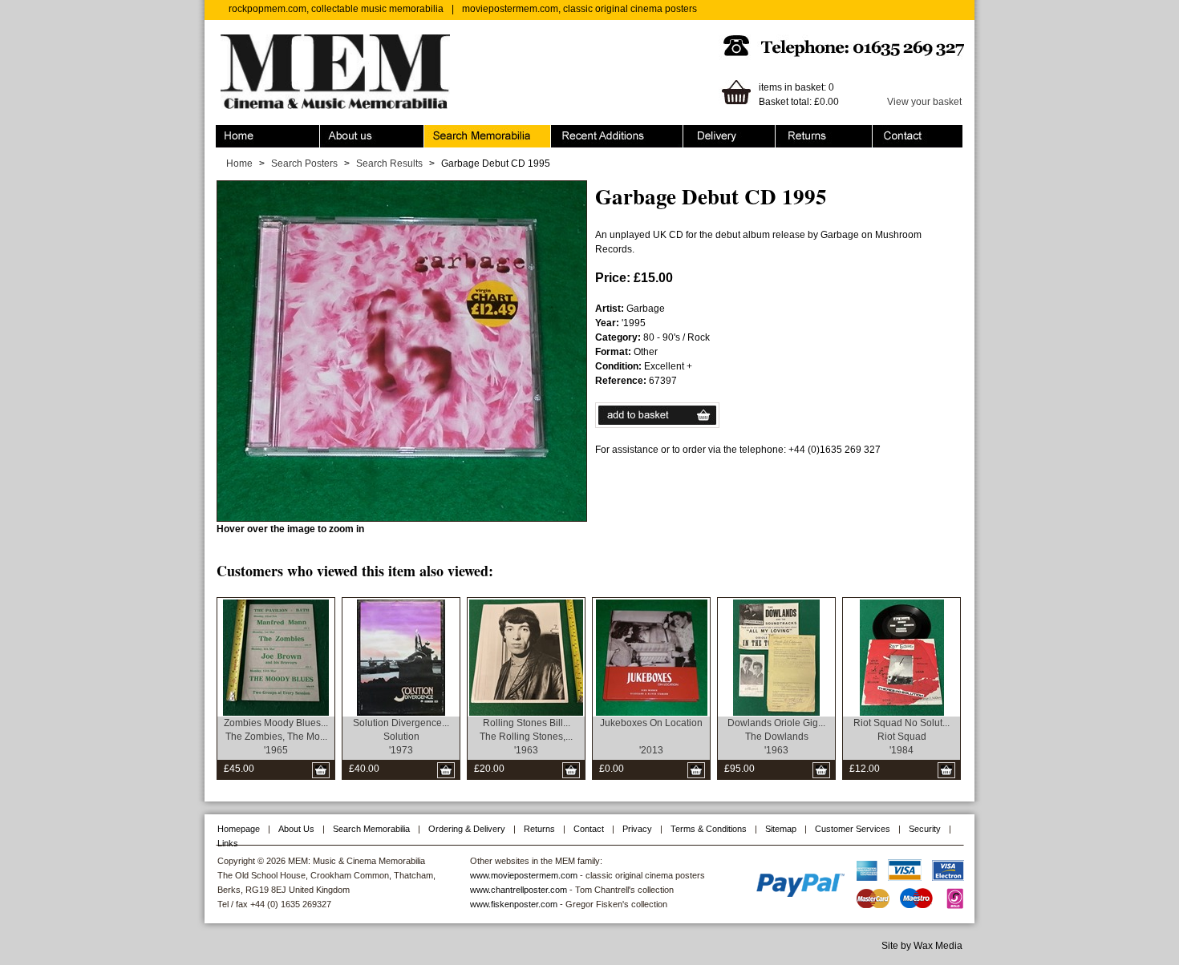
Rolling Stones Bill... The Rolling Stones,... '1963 (526, 736)
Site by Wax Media (921, 945)
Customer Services (852, 829)
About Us (296, 829)
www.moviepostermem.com (523, 875)
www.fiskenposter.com (513, 904)
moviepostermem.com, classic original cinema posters (579, 8)
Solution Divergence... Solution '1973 (401, 736)
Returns (793, 132)
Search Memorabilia (468, 132)
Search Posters (304, 163)
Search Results (389, 163)
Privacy (637, 829)
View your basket (924, 101)
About (333, 132)
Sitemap (780, 829)
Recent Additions (588, 132)
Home (229, 132)
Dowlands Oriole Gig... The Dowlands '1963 (776, 736)
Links (227, 843)
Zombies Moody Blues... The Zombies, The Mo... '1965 (276, 736)
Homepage (238, 829)
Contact (889, 132)
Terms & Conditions (709, 829)
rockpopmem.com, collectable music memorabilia (336, 8)
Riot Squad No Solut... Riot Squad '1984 (901, 736)
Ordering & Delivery (726, 132)
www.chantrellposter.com (518, 889)
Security (925, 829)
